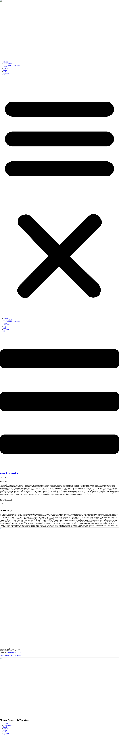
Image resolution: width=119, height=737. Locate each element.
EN (4, 74)
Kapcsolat (6, 73)
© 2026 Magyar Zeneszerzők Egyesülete (11, 655)
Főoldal (5, 62)
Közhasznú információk (13, 65)
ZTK (4, 71)
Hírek (5, 70)
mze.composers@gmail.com (14, 652)
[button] (59, 196)
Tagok (5, 66)
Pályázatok (6, 68)
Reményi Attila (9, 473)
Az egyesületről (7, 63)
